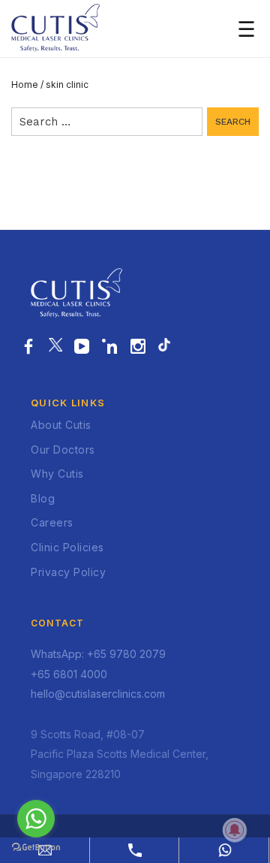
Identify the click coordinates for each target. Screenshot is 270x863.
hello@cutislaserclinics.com (98, 693)
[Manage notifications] (235, 830)
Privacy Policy (68, 572)
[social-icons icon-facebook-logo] (29, 347)
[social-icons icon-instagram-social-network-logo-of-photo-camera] (138, 347)
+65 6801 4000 (69, 674)
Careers (52, 522)
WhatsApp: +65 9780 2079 (98, 653)
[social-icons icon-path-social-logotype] (164, 347)
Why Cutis (57, 473)
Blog (43, 498)
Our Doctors (63, 449)
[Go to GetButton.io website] (36, 847)
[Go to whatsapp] (36, 818)
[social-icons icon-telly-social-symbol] (82, 347)
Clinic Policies (67, 547)
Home (24, 84)
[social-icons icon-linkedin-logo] (109, 347)
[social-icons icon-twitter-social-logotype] (55, 347)
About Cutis (61, 424)
